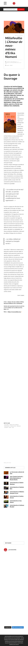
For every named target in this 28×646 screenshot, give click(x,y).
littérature (19, 425)
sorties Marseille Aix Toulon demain (12, 637)
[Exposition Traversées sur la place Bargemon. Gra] (14, 559)
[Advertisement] (14, 371)
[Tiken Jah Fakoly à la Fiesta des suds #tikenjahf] (14, 583)
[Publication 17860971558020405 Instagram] (14, 595)
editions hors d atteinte (13, 424)
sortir (13, 427)
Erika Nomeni (7, 425)
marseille (6, 427)
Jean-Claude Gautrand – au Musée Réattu (16, 478)
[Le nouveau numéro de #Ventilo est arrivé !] (14, 571)
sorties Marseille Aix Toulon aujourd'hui (14, 636)
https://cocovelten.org (14, 311)
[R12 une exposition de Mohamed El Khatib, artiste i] (14, 607)
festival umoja (13, 425)
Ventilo (7, 65)
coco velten (6, 424)
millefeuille (14, 61)
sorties (10, 427)
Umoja (20, 86)
